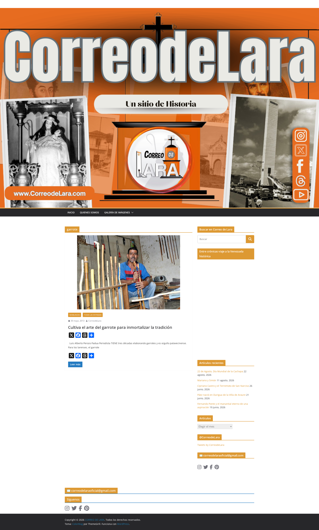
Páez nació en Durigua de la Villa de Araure (221, 394)
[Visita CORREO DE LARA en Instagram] (199, 467)
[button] (132, 212)
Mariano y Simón (206, 380)
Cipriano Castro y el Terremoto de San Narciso (223, 385)
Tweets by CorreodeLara (210, 444)
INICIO (71, 212)
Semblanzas (74, 315)
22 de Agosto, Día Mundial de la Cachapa (220, 371)
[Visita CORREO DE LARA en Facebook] (211, 467)
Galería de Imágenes (117, 212)
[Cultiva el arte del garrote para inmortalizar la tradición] (128, 272)
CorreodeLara (94, 320)
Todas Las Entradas (92, 315)
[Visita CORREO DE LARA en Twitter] (205, 467)
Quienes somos (89, 212)
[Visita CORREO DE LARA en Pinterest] (216, 467)
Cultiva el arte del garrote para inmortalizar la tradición (120, 327)
